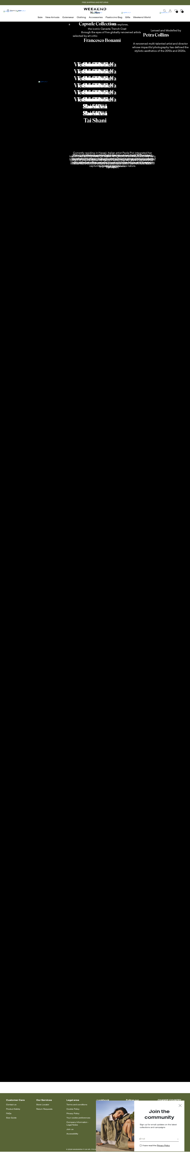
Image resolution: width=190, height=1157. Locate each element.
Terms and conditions (76, 1105)
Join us (69, 1129)
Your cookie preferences (78, 1118)
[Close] (180, 1105)
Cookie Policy (72, 1109)
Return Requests (44, 1109)
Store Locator (42, 1105)
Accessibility (72, 1134)
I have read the (156, 1145)
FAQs (8, 1113)
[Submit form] (178, 1139)
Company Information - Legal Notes (77, 1124)
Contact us (11, 1105)
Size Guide (11, 1118)
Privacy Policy (72, 1113)
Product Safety (13, 1109)
